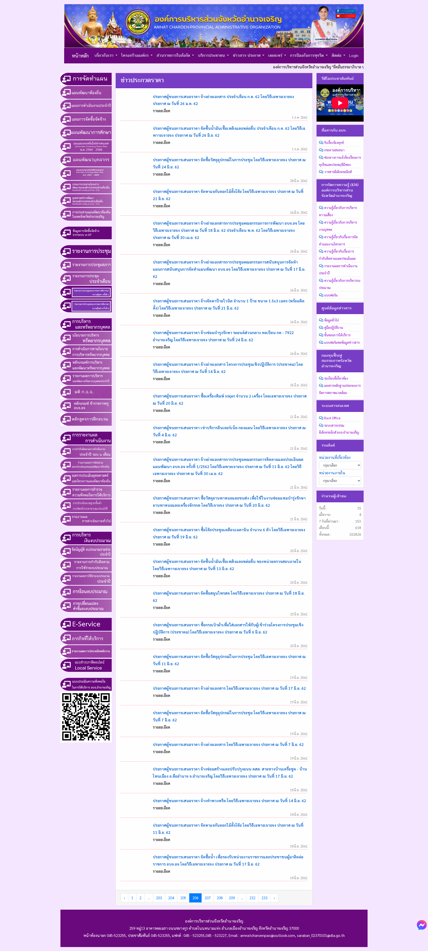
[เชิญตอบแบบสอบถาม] (86, 716)
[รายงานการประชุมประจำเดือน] (86, 278)
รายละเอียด (161, 110)
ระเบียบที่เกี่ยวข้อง (336, 378)
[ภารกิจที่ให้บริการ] (86, 637)
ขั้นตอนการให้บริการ (337, 335)
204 (171, 897)
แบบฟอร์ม (331, 295)
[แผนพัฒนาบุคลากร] (86, 159)
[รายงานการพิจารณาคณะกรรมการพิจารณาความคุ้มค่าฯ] (86, 292)
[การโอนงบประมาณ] (86, 591)
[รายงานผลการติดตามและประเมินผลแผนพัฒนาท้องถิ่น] (86, 464)
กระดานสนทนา (334, 150)
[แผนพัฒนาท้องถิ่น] (86, 92)
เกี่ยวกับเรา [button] (104, 55)
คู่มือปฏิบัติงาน (333, 327)
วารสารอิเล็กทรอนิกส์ (338, 172)
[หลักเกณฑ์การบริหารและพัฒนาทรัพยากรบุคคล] (86, 364)
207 (208, 897)
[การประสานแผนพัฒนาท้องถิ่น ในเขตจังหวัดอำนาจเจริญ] (86, 213)
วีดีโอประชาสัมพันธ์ (337, 79)
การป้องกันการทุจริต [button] (307, 55)
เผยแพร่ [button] (275, 55)
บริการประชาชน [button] (212, 55)
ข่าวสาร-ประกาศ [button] (247, 55)
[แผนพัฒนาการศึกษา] (86, 132)
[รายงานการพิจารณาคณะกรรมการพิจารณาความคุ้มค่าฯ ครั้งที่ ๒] (86, 305)
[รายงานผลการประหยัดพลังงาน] (86, 651)
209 (232, 897)
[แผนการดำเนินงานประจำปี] (86, 105)
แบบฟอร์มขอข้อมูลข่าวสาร (342, 342)
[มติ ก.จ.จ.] (86, 391)
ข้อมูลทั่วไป (331, 320)
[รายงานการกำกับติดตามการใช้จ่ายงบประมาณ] (86, 564)
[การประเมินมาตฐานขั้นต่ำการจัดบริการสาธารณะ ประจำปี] (86, 505)
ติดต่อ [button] (337, 55)
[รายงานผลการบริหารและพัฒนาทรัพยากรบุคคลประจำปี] (86, 378)
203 (159, 897)
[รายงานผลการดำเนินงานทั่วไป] (86, 518)
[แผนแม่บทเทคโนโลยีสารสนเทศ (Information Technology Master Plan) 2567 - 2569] (86, 173)
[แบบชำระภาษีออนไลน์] (86, 664)
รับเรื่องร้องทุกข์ (334, 142)
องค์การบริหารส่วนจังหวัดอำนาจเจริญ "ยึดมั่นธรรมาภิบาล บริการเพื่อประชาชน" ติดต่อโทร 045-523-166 (329, 66)
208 (220, 897)
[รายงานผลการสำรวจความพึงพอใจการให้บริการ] (86, 491)
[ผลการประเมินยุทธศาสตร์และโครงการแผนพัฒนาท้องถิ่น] (86, 478)
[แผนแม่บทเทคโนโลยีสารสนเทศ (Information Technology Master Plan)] (86, 146)
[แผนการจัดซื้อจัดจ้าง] (86, 119)
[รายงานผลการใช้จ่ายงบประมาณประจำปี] (86, 578)
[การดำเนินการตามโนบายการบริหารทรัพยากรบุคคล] (86, 351)
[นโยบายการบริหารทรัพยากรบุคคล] (86, 337)
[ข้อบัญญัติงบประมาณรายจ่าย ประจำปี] (86, 551)
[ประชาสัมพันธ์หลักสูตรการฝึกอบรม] (86, 419)
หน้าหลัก (80, 55)
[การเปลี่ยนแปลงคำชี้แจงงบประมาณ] (86, 605)
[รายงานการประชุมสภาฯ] (86, 264)
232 (252, 897)
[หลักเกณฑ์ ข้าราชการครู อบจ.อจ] (86, 405)
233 (265, 897)
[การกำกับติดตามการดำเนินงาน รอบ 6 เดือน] (86, 451)
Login (353, 55)
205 (183, 897)
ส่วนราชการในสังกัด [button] (174, 55)
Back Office (332, 418)
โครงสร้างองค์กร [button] (135, 55)
